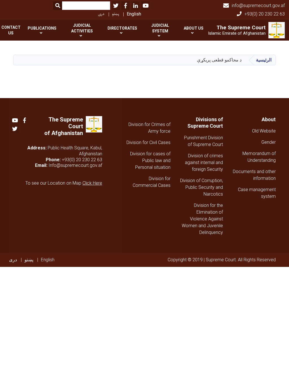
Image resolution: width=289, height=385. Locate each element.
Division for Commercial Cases (151, 182)
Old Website (264, 131)
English (134, 14)
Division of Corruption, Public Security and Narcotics (201, 187)
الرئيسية (264, 60)
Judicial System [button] (160, 28)
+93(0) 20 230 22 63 (264, 14)
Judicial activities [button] (82, 28)
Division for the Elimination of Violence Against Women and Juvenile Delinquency (202, 219)
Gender (268, 142)
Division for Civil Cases (148, 142)
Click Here (92, 183)
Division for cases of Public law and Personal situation (150, 160)
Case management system (257, 193)
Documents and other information (254, 175)
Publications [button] (42, 28)
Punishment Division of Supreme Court (203, 141)
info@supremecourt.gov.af (258, 5)
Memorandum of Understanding (259, 157)
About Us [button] (193, 28)
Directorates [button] (122, 28)
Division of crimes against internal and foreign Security (204, 162)
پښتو (115, 13)
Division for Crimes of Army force (149, 128)
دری (101, 13)
